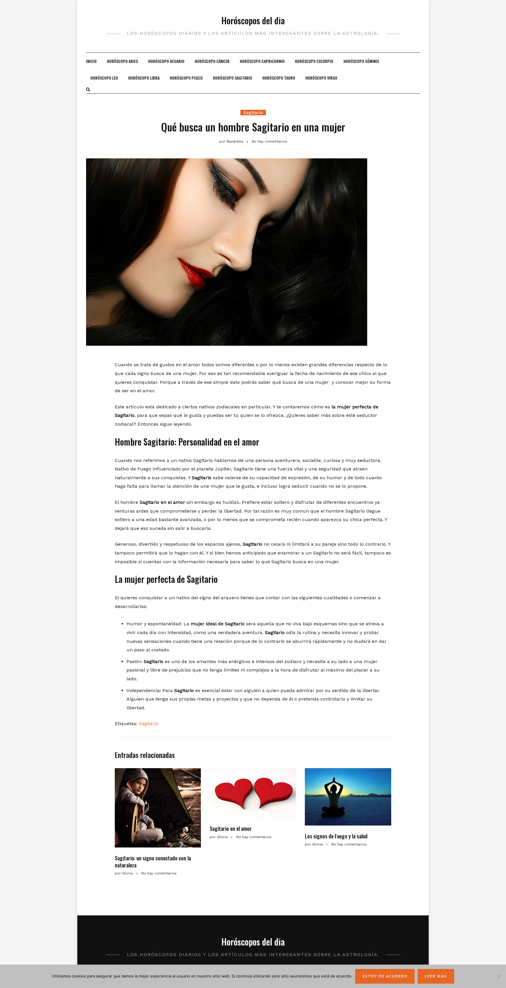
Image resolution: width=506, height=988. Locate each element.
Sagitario (253, 112)
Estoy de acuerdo (385, 976)
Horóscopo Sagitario (232, 78)
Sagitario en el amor (231, 828)
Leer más (436, 976)
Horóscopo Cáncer (212, 61)
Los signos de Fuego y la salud (336, 836)
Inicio (91, 61)
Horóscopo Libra (144, 78)
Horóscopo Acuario (166, 61)
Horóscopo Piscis (186, 78)
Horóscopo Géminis (361, 61)
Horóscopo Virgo (321, 78)
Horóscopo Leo (104, 78)
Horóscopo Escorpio (314, 61)
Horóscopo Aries (122, 61)
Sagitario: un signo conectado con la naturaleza (153, 861)
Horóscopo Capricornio (262, 61)
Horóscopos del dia (253, 20)
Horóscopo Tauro (278, 78)
